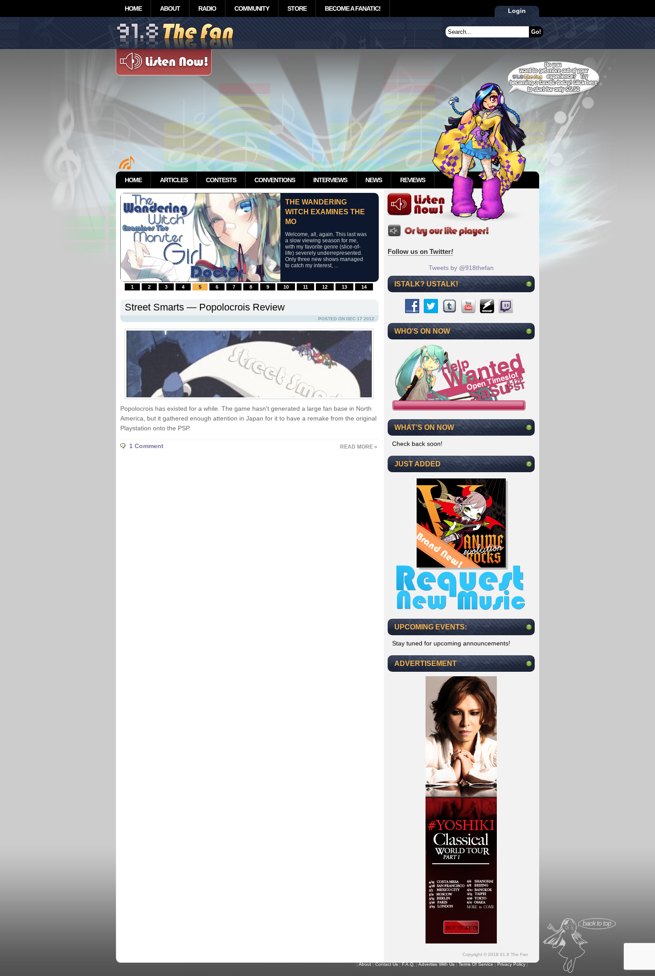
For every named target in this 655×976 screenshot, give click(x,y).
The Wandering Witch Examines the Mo (325, 211)
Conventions (274, 180)
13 (344, 287)
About (170, 8)
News (373, 180)
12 (325, 287)
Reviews (412, 180)
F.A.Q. (408, 964)
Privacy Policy (511, 964)
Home (133, 8)
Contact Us (386, 964)
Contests (221, 180)
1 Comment (146, 445)
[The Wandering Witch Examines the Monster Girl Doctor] (200, 279)
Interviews (330, 180)
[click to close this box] (528, 283)
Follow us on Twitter (420, 251)
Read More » (358, 447)
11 (305, 287)
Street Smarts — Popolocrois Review (205, 307)
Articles (174, 180)
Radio (207, 8)
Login (517, 10)
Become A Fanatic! (353, 8)
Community (251, 8)
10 (286, 287)
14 (364, 287)
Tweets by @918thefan (461, 267)
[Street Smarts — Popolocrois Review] (246, 401)
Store (297, 8)
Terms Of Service (475, 964)
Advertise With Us (436, 964)
